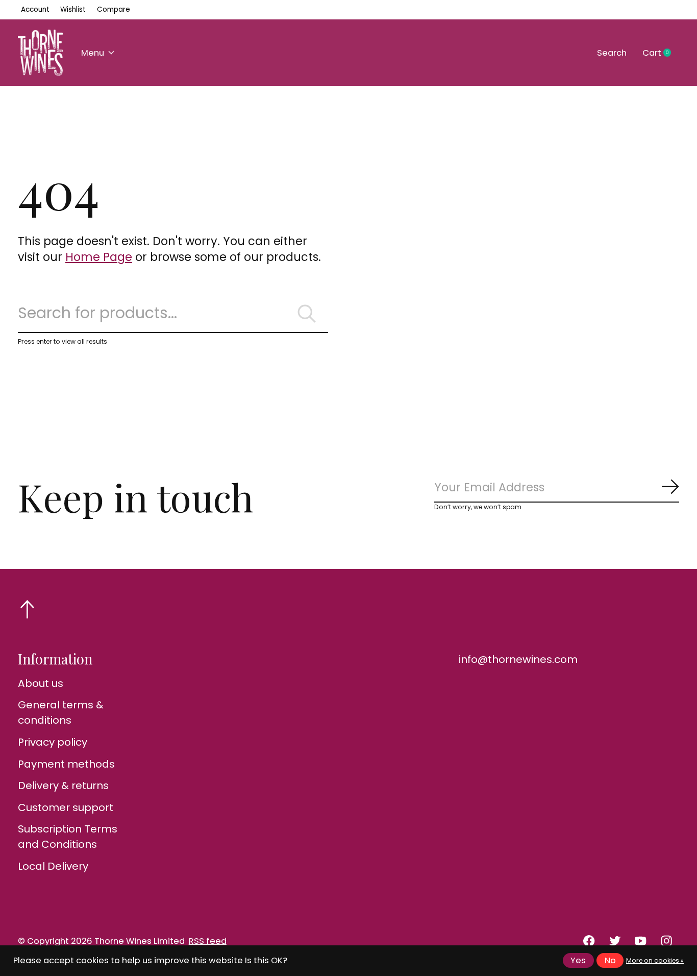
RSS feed (208, 941)
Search (612, 53)
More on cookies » (655, 960)
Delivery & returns (63, 785)
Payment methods (66, 764)
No (610, 960)
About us (40, 683)
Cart (660, 53)
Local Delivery (53, 866)
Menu (92, 53)
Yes (578, 960)
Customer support (65, 807)
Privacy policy (52, 742)
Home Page (98, 257)
